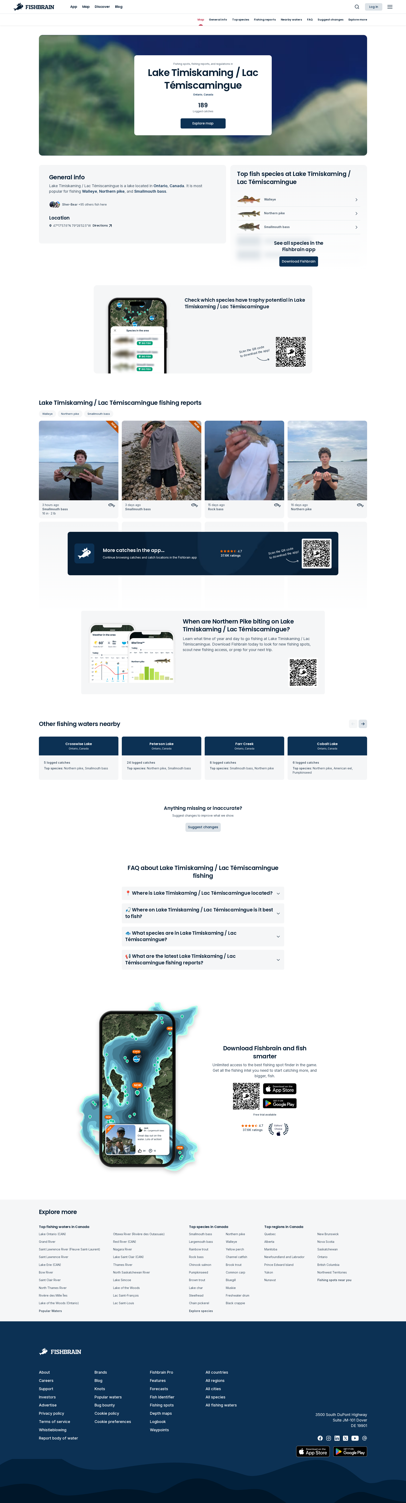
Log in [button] (373, 7)
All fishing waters (221, 1405)
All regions (215, 1380)
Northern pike (70, 413)
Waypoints (159, 1430)
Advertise (48, 1405)
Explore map (203, 123)
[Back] (353, 724)
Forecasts (159, 1389)
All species (215, 1397)
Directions (100, 225)
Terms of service (54, 1421)
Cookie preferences (113, 1421)
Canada (208, 94)
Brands (101, 1372)
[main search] (357, 7)
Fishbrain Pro (161, 1372)
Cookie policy (107, 1413)
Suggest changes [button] (203, 827)
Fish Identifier (162, 1397)
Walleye (47, 413)
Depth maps (161, 1413)
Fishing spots (162, 1405)
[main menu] (389, 6)
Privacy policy (51, 1413)
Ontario (197, 94)
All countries (217, 1372)
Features (158, 1380)
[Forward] (363, 724)
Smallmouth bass (99, 413)
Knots (100, 1389)
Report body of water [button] (58, 1438)
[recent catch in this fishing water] (78, 469)
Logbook (158, 1421)
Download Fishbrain (298, 261)
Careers (46, 1380)
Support (46, 1389)
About (44, 1372)
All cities (213, 1389)
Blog (98, 1380)
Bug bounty (105, 1405)
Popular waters (108, 1397)
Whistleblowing (52, 1430)
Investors (47, 1397)
